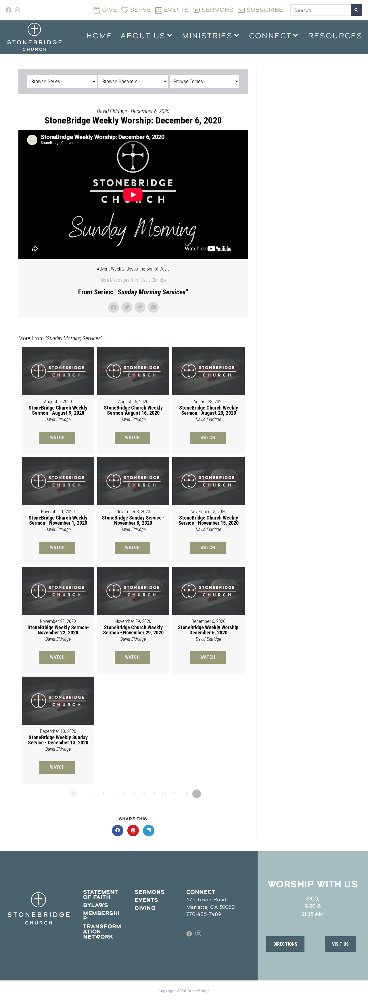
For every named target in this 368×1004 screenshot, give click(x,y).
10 (164, 793)
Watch (57, 437)
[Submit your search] (356, 10)
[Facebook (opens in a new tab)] (9, 10)
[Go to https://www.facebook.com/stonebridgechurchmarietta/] (189, 934)
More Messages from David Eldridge (133, 280)
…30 (186, 793)
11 (174, 793)
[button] (285, 944)
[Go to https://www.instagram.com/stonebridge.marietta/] (198, 934)
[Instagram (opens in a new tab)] (17, 10)
